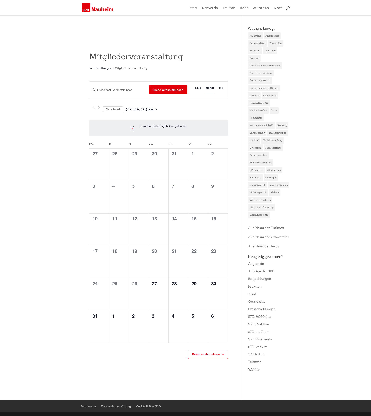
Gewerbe (254, 95)
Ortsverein (210, 8)
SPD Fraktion (258, 324)
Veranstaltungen (100, 68)
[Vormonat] (94, 107)
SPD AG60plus (259, 316)
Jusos (244, 8)
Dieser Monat (113, 109)
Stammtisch (274, 169)
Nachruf (254, 140)
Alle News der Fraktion (266, 228)
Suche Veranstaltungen (168, 90)
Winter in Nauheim (260, 199)
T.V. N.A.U (255, 177)
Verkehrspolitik (258, 192)
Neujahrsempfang (272, 140)
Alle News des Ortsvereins (268, 237)
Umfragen (270, 177)
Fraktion (229, 8)
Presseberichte (273, 147)
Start (193, 8)
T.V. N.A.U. (256, 354)
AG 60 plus (261, 8)
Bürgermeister (257, 43)
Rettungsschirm (258, 155)
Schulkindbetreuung (261, 162)
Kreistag (282, 125)
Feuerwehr (270, 50)
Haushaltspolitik (259, 102)
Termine (254, 362)
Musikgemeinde (277, 132)
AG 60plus (255, 35)
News (278, 8)
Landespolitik (257, 132)
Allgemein (256, 263)
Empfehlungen (259, 279)
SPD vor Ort (256, 169)
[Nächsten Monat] (99, 107)
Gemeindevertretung (261, 73)
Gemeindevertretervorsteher (265, 65)
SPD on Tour (258, 332)
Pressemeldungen (262, 309)
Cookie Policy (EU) (148, 406)
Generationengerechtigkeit (264, 87)
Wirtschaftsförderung (262, 207)
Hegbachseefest (258, 110)
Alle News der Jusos (263, 246)
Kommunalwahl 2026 (261, 125)
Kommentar (256, 117)
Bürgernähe (275, 43)
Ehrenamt (255, 50)
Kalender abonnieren (206, 354)
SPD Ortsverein (260, 339)
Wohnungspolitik (259, 214)
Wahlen (275, 192)
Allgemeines (272, 35)
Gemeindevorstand (260, 80)
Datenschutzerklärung (116, 406)
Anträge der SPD (261, 271)
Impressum (88, 406)
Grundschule (270, 95)
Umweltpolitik (257, 185)
